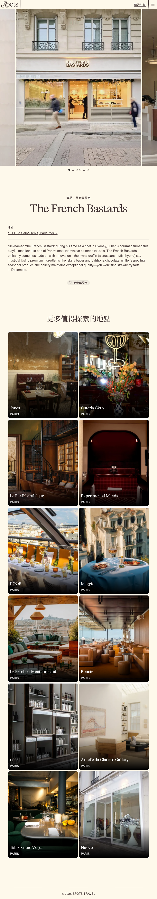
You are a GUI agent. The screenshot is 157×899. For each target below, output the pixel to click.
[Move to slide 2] (73, 170)
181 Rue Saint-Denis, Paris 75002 (32, 233)
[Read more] (43, 375)
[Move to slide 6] (88, 170)
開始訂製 (140, 4)
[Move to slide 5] (84, 170)
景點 (69, 198)
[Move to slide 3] (77, 170)
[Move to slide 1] (69, 170)
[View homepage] (10, 4)
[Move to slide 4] (80, 170)
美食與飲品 (83, 198)
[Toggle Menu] (152, 4)
